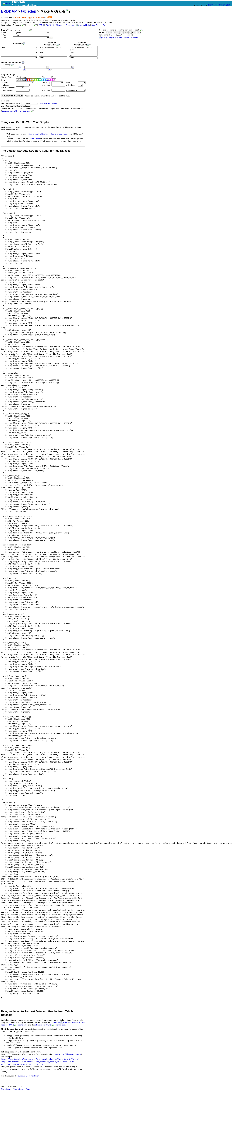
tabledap (28, 11)
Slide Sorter (35, 139)
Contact (29, 1089)
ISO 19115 (49, 25)
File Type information (48, 103)
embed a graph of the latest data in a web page (46, 134)
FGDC (41, 25)
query (78, 1054)
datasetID (59, 1054)
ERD (228, 5)
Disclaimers (6, 1089)
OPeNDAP (55, 1022)
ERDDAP (9, 11)
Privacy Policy (18, 1089)
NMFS (216, 5)
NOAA (210, 5)
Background (71, 25)
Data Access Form (99, 25)
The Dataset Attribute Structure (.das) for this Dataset (35, 150)
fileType (69, 1054)
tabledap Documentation (28, 1076)
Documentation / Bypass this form (16, 111)
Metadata (60, 25)
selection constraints (43, 1025)
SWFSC (222, 5)
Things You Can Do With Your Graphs (25, 122)
